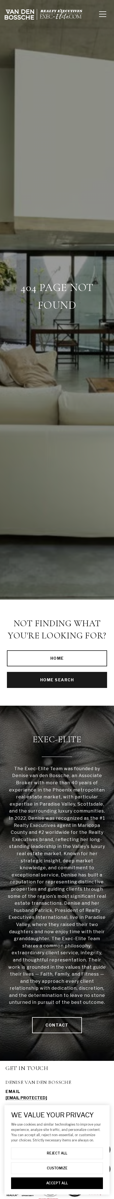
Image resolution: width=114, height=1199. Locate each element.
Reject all (57, 1153)
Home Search (57, 679)
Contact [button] (57, 1025)
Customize (57, 1168)
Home (57, 658)
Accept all (57, 1183)
